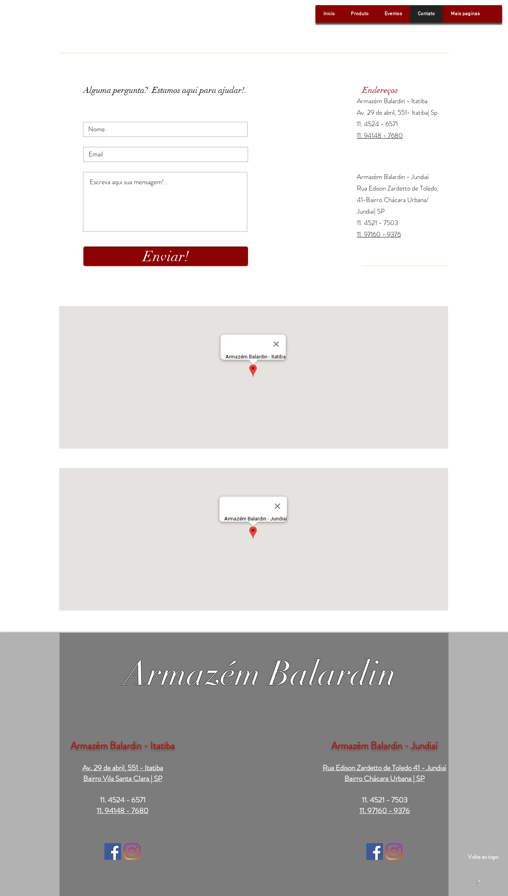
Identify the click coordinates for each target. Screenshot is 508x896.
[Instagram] (132, 851)
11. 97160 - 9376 (385, 810)
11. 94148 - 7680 (380, 135)
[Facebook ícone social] (112, 851)
